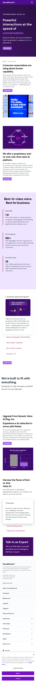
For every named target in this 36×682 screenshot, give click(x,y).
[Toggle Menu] (31, 2)
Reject (18, 673)
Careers (5, 603)
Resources (6, 644)
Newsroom (6, 598)
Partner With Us (8, 613)
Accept (18, 678)
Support (6, 608)
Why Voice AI (7, 583)
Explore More (7, 90)
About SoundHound (10, 588)
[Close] (34, 655)
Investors (6, 593)
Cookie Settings (18, 668)
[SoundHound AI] (9, 2)
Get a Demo (7, 48)
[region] (18, 667)
